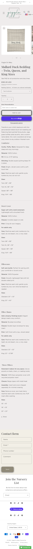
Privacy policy (24, 542)
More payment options (16, 123)
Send (7, 469)
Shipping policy (23, 545)
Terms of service (12, 545)
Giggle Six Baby (16, 540)
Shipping (3, 84)
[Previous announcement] (3, 2)
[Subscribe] (27, 495)
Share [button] (5, 416)
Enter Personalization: (7, 104)
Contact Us (26, 547)
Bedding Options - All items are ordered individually (16, 87)
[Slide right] (20, 58)
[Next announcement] (30, 2)
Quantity (3, 95)
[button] (4, 13)
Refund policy (14, 542)
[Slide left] (12, 58)
